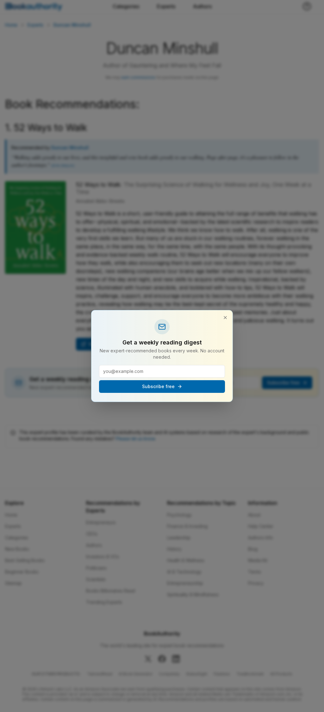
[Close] (225, 317)
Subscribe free (158, 386)
